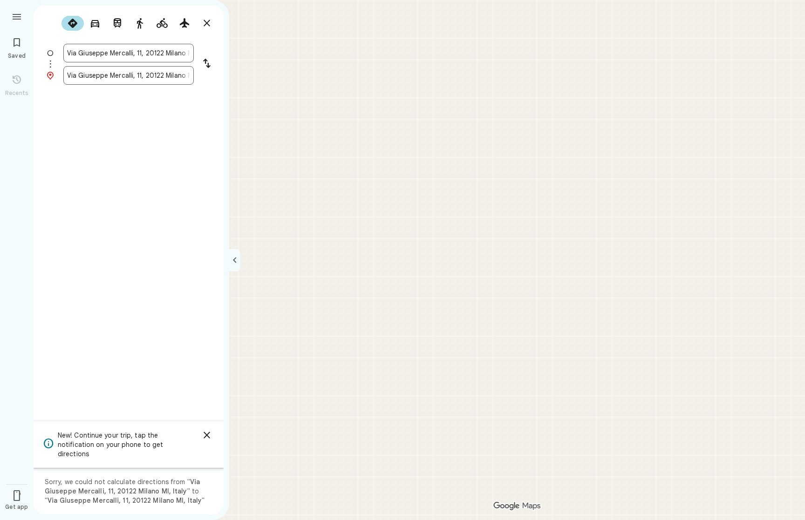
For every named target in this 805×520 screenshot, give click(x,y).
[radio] (72, 23)
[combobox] (128, 53)
